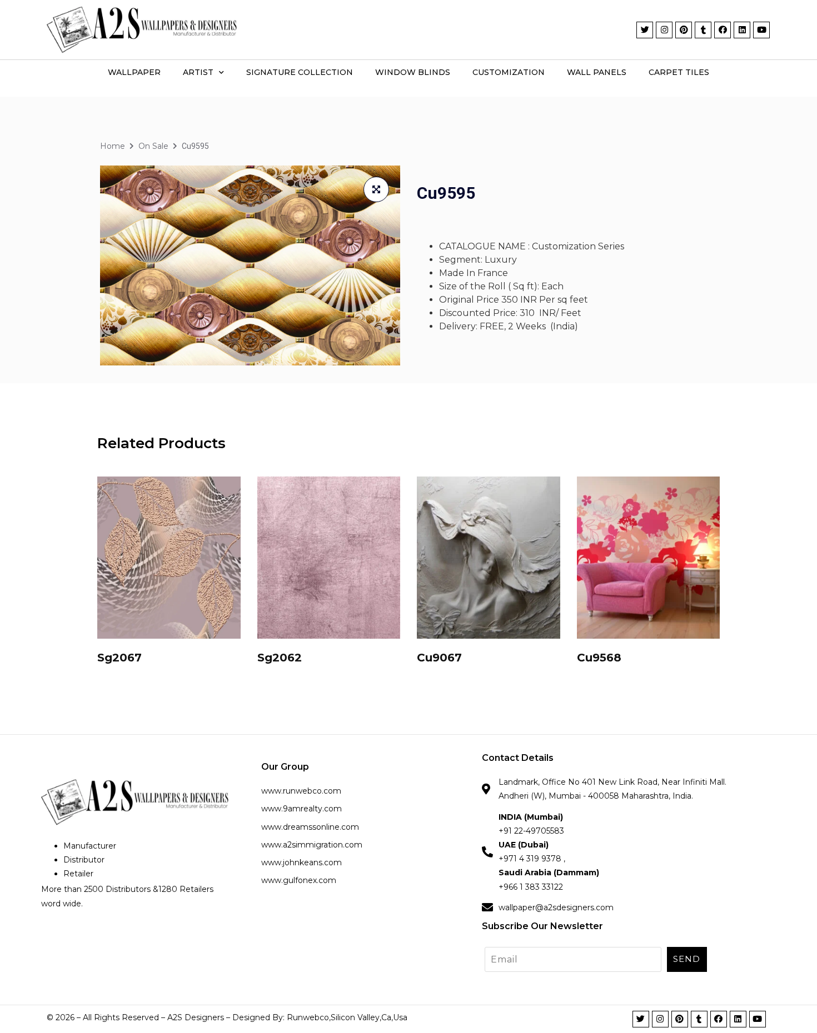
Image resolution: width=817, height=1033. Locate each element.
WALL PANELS (596, 72)
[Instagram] (664, 30)
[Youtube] (761, 30)
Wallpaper (134, 72)
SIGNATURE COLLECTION (299, 72)
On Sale (153, 146)
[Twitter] (644, 30)
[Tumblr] (703, 30)
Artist (198, 72)
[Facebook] (722, 30)
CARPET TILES (679, 72)
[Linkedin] (742, 30)
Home (112, 146)
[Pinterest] (683, 30)
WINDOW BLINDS (412, 72)
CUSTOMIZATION (508, 72)
